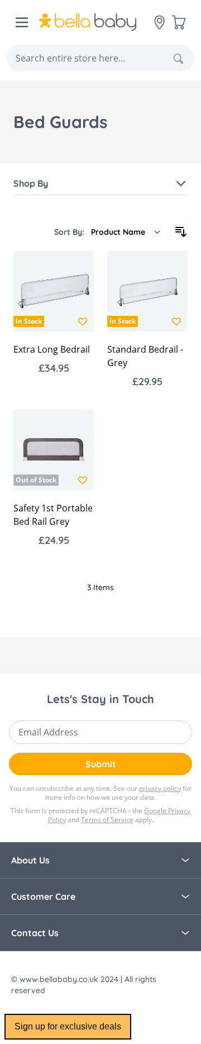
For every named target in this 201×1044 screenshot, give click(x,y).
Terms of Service (107, 819)
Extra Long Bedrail (51, 349)
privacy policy (160, 788)
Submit (100, 764)
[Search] (178, 59)
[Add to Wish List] (82, 321)
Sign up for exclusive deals (68, 1026)
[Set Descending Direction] (181, 232)
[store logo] (96, 22)
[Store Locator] (159, 22)
